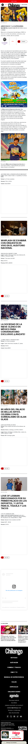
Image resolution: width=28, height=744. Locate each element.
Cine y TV (14, 672)
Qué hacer (14, 662)
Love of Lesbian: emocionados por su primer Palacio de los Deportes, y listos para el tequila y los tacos (14, 502)
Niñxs (13, 41)
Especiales (14, 687)
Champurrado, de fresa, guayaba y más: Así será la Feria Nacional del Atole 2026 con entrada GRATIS (8, 638)
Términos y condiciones (14, 710)
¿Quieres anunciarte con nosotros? (14, 705)
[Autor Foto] (4, 39)
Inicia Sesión (24, 4)
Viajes (14, 682)
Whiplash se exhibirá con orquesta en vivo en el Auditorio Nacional (13, 244)
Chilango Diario (14, 692)
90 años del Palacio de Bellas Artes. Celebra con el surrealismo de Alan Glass (13, 414)
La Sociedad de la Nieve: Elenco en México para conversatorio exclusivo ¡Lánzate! (13, 329)
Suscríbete (14, 702)
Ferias (2, 635)
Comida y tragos (14, 667)
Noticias (19, 635)
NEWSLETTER (7, 4)
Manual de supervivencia (14, 677)
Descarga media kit (14, 700)
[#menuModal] (2, 5)
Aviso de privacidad (14, 712)
